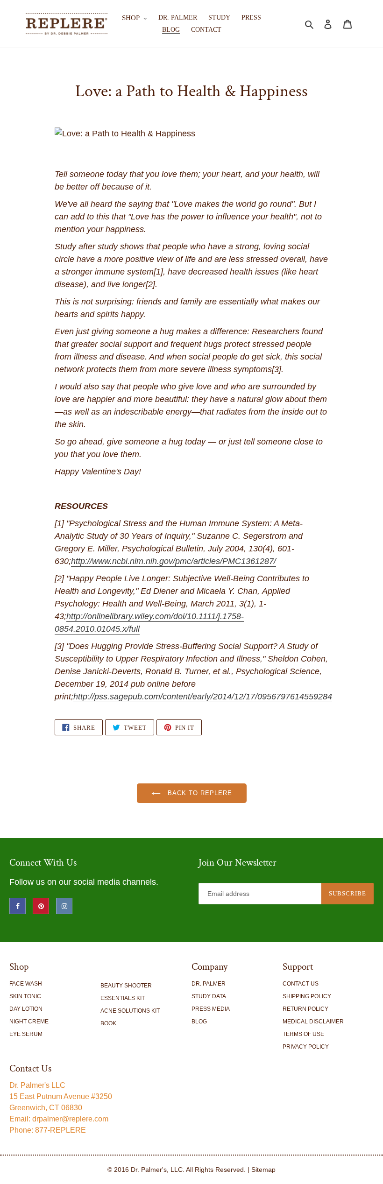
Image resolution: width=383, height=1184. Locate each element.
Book (108, 1023)
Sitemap (263, 1169)
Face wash (25, 983)
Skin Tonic (25, 996)
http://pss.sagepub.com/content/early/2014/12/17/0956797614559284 (202, 696)
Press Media (211, 1009)
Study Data (209, 996)
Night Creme (29, 1021)
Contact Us (301, 983)
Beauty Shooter (126, 985)
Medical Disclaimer (313, 1021)
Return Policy (305, 1009)
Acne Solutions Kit (130, 1011)
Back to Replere (198, 792)
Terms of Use (303, 1034)
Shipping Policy (307, 996)
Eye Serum (26, 1034)
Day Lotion (26, 1009)
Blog (199, 1021)
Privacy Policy (306, 1046)
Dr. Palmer (209, 983)
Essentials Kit (122, 998)
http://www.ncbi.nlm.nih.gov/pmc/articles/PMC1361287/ (173, 561)
